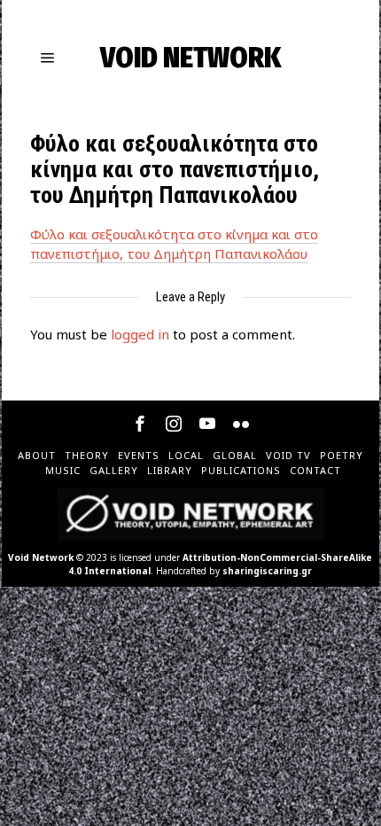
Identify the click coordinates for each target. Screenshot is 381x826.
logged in (140, 334)
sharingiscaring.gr (267, 571)
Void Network (41, 557)
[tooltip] (140, 423)
